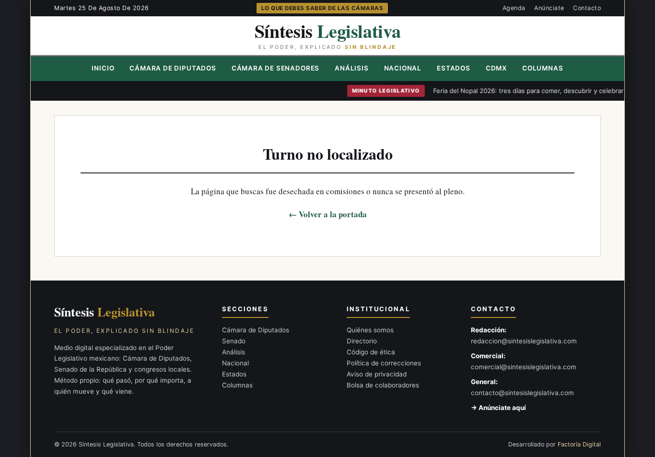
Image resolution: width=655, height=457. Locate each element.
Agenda (514, 8)
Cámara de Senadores (275, 68)
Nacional (402, 68)
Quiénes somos (370, 330)
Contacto (587, 8)
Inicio (103, 68)
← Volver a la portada (328, 214)
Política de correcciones (384, 363)
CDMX (496, 68)
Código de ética (371, 352)
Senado (234, 341)
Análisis (351, 68)
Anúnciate (549, 8)
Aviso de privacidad (377, 374)
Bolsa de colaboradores (383, 385)
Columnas (542, 68)
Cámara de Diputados (172, 68)
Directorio (362, 341)
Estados (453, 68)
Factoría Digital (579, 444)
